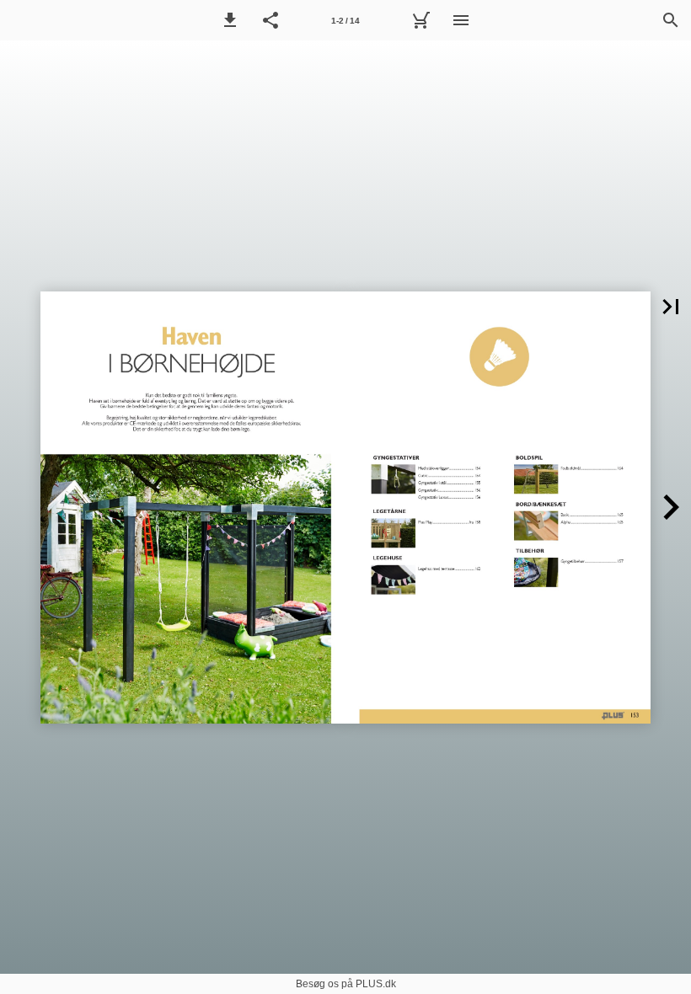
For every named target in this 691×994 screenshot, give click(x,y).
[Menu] (461, 20)
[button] (230, 20)
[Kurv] (420, 20)
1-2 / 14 (345, 20)
